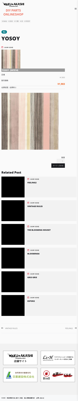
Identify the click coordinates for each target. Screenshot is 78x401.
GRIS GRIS (32, 277)
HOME (3, 398)
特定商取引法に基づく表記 (15, 398)
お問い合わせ (40, 398)
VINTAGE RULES (35, 206)
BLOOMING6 (33, 253)
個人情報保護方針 (29, 398)
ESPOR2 (31, 301)
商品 (4, 32)
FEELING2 (32, 182)
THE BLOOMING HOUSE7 (39, 230)
